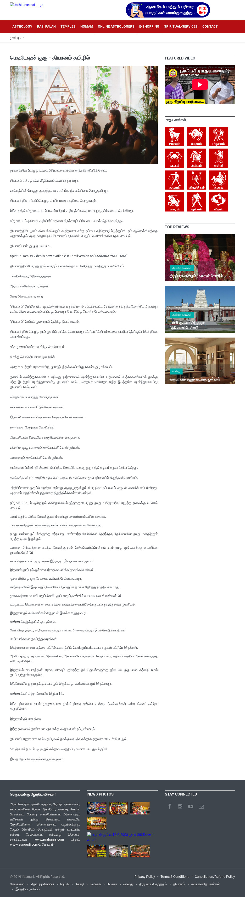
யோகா (112, 884)
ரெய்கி (64, 884)
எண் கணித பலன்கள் (205, 884)
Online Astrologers (116, 26)
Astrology (22, 26)
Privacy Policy (144, 877)
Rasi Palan (46, 26)
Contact (210, 26)
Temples (68, 26)
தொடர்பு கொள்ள (42, 884)
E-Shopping (149, 26)
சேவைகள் (17, 884)
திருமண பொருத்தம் (153, 884)
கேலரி (80, 884)
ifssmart (28, 877)
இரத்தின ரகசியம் (28, 889)
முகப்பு (14, 38)
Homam (86, 26)
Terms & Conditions (175, 877)
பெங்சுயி (95, 884)
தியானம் (179, 884)
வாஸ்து (176, 371)
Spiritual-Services (181, 26)
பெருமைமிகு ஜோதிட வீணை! (33, 794)
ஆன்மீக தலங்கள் (181, 268)
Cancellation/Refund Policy (215, 877)
